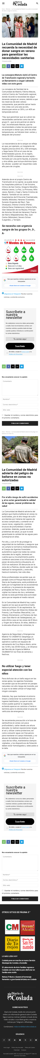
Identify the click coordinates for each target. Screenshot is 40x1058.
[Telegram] (22, 66)
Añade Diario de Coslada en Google (20, 285)
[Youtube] (36, 1040)
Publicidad (16, 1050)
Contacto (23, 1050)
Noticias (8, 9)
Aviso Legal (25, 351)
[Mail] (15, 1040)
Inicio (3, 9)
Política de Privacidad (15, 354)
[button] (3, 3)
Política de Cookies (30, 1047)
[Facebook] (8, 66)
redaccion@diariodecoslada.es (25, 1027)
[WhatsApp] (4, 66)
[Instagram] (9, 1040)
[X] (13, 66)
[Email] (17, 66)
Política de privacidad (17, 1047)
